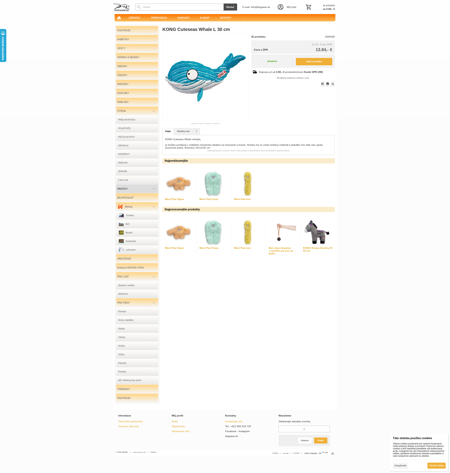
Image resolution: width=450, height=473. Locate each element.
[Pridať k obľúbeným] (333, 84)
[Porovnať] (322, 84)
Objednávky (178, 426)
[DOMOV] (119, 17)
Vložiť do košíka (314, 61)
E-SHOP (296, 453)
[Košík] (320, 7)
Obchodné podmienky (130, 421)
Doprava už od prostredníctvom (291, 72)
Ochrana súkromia (128, 426)
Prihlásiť (153, 452)
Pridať (321, 440)
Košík (175, 421)
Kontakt (286, 453)
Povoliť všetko (436, 465)
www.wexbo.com (139, 452)
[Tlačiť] (328, 84)
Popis (168, 131)
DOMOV (275, 453)
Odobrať (305, 440)
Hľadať (230, 7)
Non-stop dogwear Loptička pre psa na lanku (281, 251)
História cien (183, 131)
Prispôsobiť (400, 465)
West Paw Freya (208, 199)
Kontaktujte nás (233, 421)
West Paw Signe (174, 199)
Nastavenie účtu (181, 431)
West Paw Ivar (242, 199)
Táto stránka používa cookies (412, 438)
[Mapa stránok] (332, 453)
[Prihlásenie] (286, 7)
